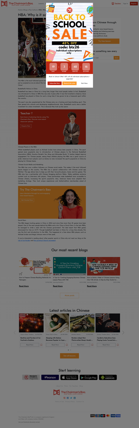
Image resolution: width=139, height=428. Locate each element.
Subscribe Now (55, 83)
